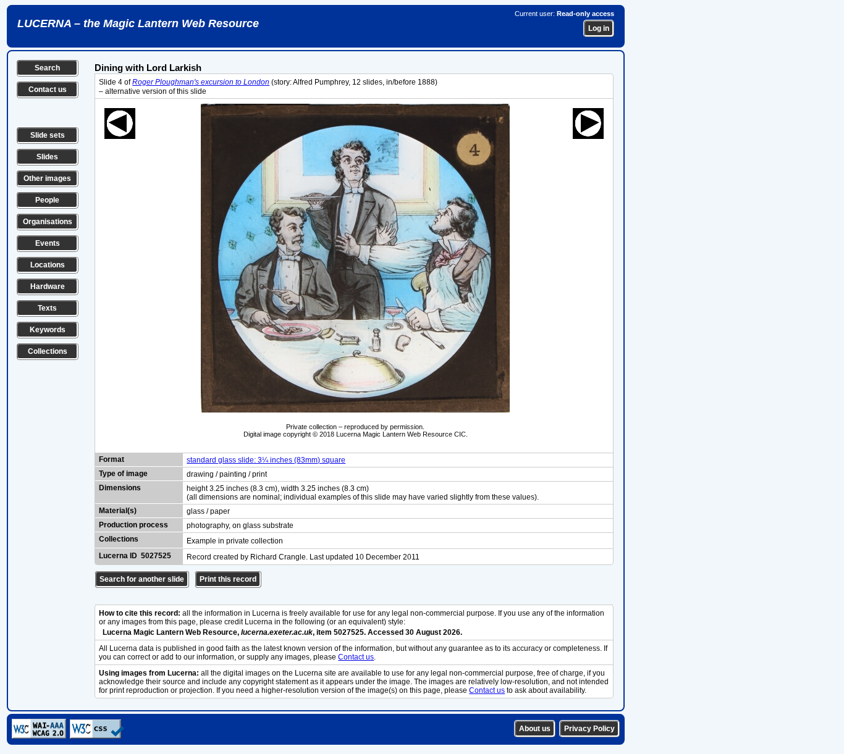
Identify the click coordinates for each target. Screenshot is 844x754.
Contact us (47, 89)
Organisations (47, 221)
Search (47, 68)
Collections (47, 351)
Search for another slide (141, 579)
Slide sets (47, 135)
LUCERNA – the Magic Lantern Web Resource (138, 23)
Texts (47, 308)
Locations (47, 265)
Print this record (228, 579)
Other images (47, 178)
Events (47, 243)
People (47, 200)
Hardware (47, 286)
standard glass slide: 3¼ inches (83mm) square (266, 460)
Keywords (47, 329)
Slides (47, 157)
